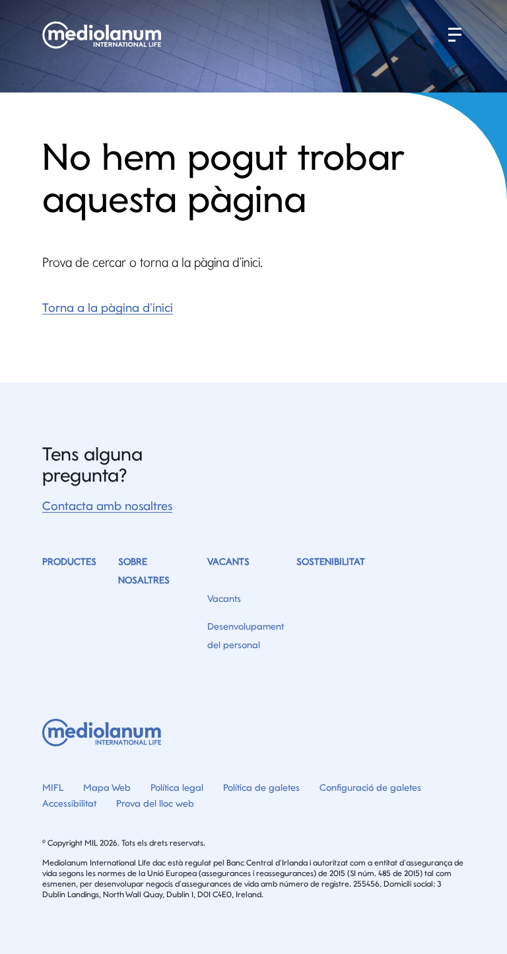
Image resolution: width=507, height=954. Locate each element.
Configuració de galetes (370, 787)
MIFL (52, 787)
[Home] (103, 35)
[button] (454, 35)
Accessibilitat (69, 803)
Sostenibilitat (330, 561)
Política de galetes (261, 787)
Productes (69, 561)
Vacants (228, 561)
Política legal (177, 787)
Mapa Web (107, 787)
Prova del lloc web (155, 803)
